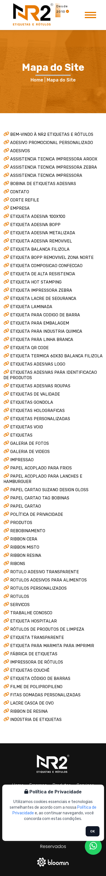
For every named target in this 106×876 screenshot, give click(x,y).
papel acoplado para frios (41, 468)
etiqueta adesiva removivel (41, 241)
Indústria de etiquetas (36, 719)
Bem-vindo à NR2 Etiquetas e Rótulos (51, 134)
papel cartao (25, 506)
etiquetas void (26, 427)
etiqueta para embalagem (39, 323)
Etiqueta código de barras (40, 678)
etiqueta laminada (31, 306)
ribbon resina (25, 555)
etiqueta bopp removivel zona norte (52, 257)
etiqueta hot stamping (36, 282)
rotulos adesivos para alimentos (48, 580)
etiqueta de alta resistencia (42, 274)
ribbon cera (23, 539)
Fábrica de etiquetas (33, 654)
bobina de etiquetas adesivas (43, 183)
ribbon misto (24, 547)
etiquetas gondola (31, 402)
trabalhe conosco (31, 613)
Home (37, 80)
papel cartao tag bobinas (39, 498)
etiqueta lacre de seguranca (43, 298)
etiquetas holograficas (37, 410)
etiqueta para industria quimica (46, 331)
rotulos (19, 596)
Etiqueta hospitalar (33, 621)
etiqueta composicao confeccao (46, 265)
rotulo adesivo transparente (44, 572)
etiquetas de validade (35, 394)
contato (19, 192)
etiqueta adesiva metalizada (42, 233)
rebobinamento (27, 531)
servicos (20, 604)
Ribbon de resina (29, 711)
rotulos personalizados (38, 588)
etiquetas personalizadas (40, 418)
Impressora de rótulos (36, 662)
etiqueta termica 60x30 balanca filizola (56, 356)
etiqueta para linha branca (41, 339)
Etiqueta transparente (37, 637)
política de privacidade (36, 514)
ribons (17, 563)
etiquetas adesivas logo (37, 364)
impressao (22, 460)
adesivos (20, 151)
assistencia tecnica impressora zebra (53, 167)
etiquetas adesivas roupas (40, 386)
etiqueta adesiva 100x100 (37, 216)
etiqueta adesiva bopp (35, 224)
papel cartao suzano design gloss (49, 490)
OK (92, 831)
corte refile (24, 200)
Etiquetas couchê (29, 670)
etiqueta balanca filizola (40, 249)
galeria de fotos (29, 443)
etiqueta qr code (29, 347)
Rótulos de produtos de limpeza (47, 629)
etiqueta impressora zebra (41, 290)
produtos (21, 522)
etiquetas (21, 435)
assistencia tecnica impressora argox (53, 159)
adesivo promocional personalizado (51, 142)
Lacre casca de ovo (32, 703)
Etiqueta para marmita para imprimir (52, 645)
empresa (20, 208)
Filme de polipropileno (36, 686)
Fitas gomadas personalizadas (45, 695)
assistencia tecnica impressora (46, 175)
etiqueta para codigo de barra (45, 315)
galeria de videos (30, 451)
